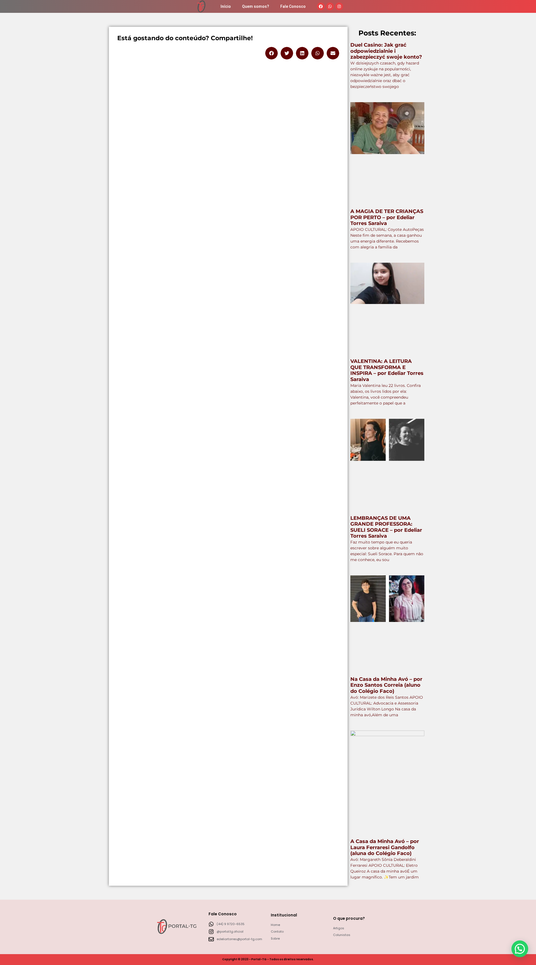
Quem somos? (255, 6)
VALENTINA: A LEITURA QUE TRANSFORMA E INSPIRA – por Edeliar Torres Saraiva (386, 370)
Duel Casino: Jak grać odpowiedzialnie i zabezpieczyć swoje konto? (386, 51)
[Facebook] (321, 6)
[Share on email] (333, 53)
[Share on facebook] (271, 53)
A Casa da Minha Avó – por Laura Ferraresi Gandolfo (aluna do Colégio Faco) (384, 847)
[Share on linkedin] (302, 53)
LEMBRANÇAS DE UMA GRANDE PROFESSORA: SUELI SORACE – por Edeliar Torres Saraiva (386, 527)
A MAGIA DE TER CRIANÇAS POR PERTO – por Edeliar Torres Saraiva (386, 217)
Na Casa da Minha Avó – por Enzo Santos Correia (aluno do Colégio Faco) (386, 685)
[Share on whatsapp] (317, 53)
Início (226, 6)
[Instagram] (339, 6)
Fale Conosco (293, 6)
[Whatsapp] (330, 6)
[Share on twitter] (287, 53)
